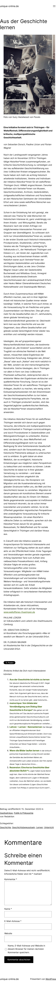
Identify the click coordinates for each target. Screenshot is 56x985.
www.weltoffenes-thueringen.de (19, 612)
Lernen (39, 827)
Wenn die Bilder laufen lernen (24, 750)
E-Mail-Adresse (12, 921)
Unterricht (49, 827)
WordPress (51, 979)
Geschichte (5, 827)
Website (8, 933)
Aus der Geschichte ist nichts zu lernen (30, 679)
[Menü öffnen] (54, 6)
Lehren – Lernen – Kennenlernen (26, 727)
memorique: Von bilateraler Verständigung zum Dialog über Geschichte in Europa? (26, 706)
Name (8, 909)
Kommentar (10, 879)
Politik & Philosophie (23, 813)
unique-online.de (9, 6)
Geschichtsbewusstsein (23, 827)
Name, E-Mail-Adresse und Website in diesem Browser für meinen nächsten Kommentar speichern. (26, 949)
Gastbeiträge (6, 813)
